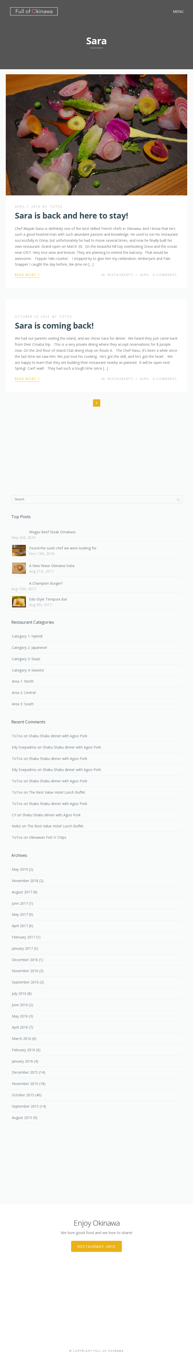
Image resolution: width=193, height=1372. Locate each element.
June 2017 (20, 903)
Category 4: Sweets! (28, 670)
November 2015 (25, 1083)
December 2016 (25, 959)
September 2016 (25, 982)
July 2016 (19, 993)
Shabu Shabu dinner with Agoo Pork (58, 735)
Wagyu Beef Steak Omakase (52, 532)
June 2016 (20, 1004)
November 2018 (25, 880)
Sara (144, 275)
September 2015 (25, 1106)
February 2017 (23, 937)
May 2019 (20, 869)
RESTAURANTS (120, 275)
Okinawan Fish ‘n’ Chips (47, 837)
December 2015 (25, 1072)
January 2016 (22, 1061)
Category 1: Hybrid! (27, 636)
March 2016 (21, 1038)
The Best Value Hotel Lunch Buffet (57, 792)
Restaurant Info (96, 1246)
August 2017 (22, 892)
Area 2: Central (24, 692)
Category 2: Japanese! (29, 647)
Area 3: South (23, 703)
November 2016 (25, 970)
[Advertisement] (96, 450)
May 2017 (20, 914)
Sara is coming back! (54, 325)
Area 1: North (23, 681)
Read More (27, 274)
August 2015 (22, 1117)
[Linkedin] (104, 1359)
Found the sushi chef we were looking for (62, 548)
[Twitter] (96, 1359)
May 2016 (20, 1016)
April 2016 (20, 1027)
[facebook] (88, 1359)
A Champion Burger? (46, 583)
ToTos (56, 206)
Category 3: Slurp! (26, 658)
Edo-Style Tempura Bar (48, 599)
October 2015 (23, 1095)
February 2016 (23, 1049)
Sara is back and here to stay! (71, 215)
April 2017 (20, 925)
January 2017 (22, 948)
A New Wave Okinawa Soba (51, 565)
